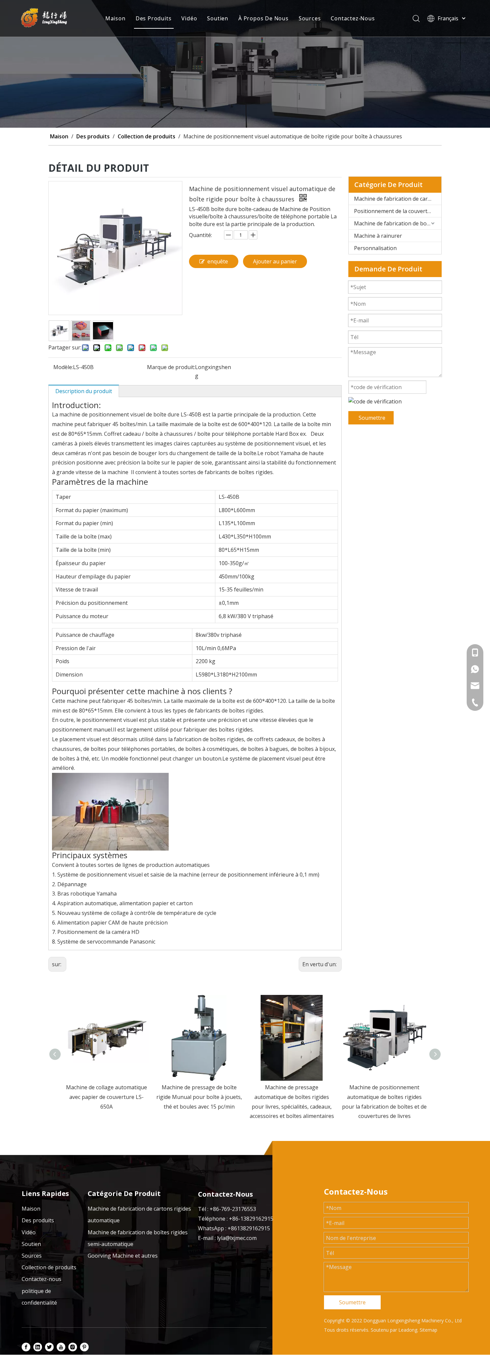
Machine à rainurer (378, 235)
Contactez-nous (41, 1279)
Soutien (217, 18)
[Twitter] (49, 1346)
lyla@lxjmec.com (237, 1238)
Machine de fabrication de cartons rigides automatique (397, 198)
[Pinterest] (84, 1346)
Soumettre (372, 417)
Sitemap (428, 1330)
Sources (310, 18)
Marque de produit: (171, 367)
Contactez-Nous (353, 18)
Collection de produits (49, 1267)
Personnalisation (375, 248)
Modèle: (63, 367)
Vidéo (189, 18)
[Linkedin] (37, 1346)
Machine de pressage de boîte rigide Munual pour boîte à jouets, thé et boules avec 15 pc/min (106, 1097)
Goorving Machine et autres (123, 1255)
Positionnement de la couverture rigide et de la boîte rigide (397, 211)
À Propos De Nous (263, 18)
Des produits (38, 1220)
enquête (217, 261)
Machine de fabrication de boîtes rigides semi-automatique (397, 223)
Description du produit (83, 391)
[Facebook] (26, 1346)
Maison (115, 18)
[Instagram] (72, 1346)
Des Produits (154, 18)
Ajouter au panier (275, 261)
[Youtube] (61, 1346)
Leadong (407, 1330)
